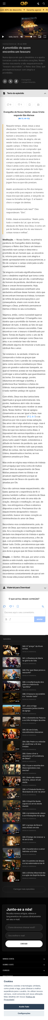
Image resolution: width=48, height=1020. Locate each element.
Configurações (24, 1013)
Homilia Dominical (9, 44)
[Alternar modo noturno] (38, 3)
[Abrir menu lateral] (4, 3)
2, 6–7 (31, 417)
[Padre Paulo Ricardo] (24, 3)
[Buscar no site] (44, 3)
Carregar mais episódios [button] (24, 889)
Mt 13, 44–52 (24, 119)
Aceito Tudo (24, 1007)
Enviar (24, 944)
